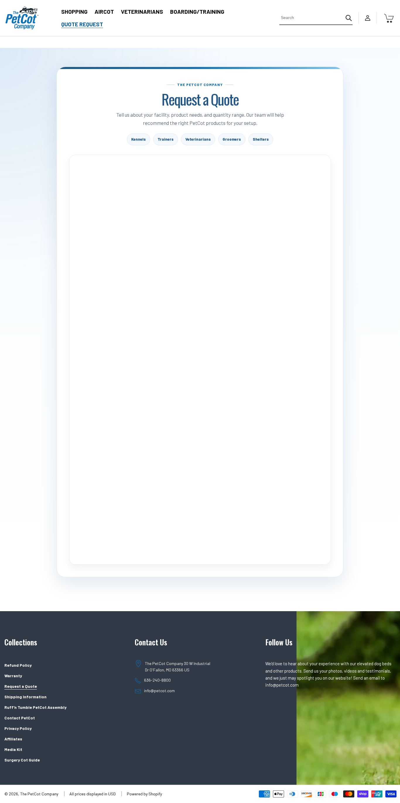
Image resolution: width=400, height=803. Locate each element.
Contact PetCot (19, 717)
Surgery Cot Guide (22, 759)
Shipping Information (25, 696)
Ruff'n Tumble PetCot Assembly (35, 707)
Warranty (13, 675)
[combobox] (316, 18)
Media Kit (13, 749)
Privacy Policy (18, 728)
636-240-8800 (157, 680)
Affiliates (13, 738)
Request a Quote (20, 686)
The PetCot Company (39, 793)
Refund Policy (18, 665)
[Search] (348, 18)
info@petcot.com (159, 690)
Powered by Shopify (144, 793)
